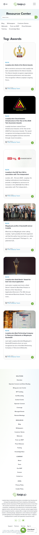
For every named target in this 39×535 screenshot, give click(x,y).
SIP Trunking (19, 392)
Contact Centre (19, 400)
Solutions (19, 376)
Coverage (19, 407)
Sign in (29, 526)
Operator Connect (19, 403)
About (19, 460)
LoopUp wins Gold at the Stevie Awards (19, 65)
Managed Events (19, 411)
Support (10, 526)
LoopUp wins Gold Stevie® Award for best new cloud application (18, 280)
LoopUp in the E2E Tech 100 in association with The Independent (17, 173)
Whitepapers (11, 23)
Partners (16, 526)
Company (19, 456)
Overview (19, 380)
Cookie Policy (19, 489)
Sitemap (23, 526)
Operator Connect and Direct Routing (19, 384)
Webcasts (4, 26)
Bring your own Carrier (19, 388)
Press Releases (26, 26)
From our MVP (14, 26)
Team (19, 464)
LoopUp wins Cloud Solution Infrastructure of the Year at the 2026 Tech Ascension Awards (18, 121)
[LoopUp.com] (19, 3)
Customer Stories (22, 23)
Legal (19, 481)
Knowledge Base (14, 29)
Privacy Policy (19, 485)
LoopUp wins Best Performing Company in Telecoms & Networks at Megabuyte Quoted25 (19, 335)
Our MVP (19, 468)
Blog (2, 23)
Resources (19, 420)
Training (4, 29)
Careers (19, 472)
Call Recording (19, 396)
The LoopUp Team (13, 88)
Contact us (19, 476)
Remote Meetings (20, 415)
